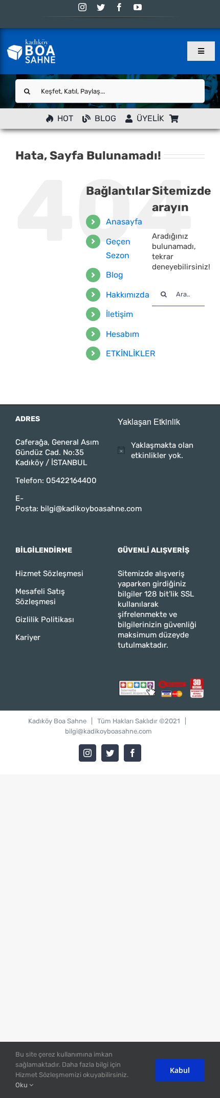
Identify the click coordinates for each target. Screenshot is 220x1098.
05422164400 (71, 480)
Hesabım (122, 334)
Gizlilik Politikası (44, 619)
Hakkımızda (127, 295)
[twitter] (101, 7)
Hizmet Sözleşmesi (49, 573)
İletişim (119, 314)
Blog (114, 275)
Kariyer (27, 637)
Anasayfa (124, 221)
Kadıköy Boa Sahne (57, 721)
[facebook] (119, 7)
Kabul (180, 1070)
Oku (22, 1085)
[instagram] (82, 7)
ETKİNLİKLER (130, 353)
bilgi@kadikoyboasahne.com (91, 508)
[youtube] (138, 7)
